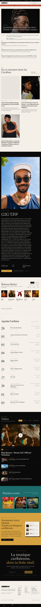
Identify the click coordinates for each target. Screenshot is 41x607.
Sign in (26, 0)
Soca (38, 286)
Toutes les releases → (6, 309)
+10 (38, 288)
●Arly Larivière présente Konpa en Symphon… (23, 5)
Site (38, 337)
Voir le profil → (6, 272)
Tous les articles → (34, 74)
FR (39, 0)
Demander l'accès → (7, 541)
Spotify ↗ (28, 272)
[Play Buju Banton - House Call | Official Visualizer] (20, 437)
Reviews (19, 592)
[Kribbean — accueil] (4, 3)
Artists (26, 589)
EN (36, 0)
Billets (37, 329)
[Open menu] (39, 3)
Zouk (34, 288)
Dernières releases (18, 272)
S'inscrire (28, 573)
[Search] (30, 3)
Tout (32, 284)
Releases (26, 591)
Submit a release (34, 590)
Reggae (37, 284)
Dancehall (32, 286)
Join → (31, 0)
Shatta (29, 288)
